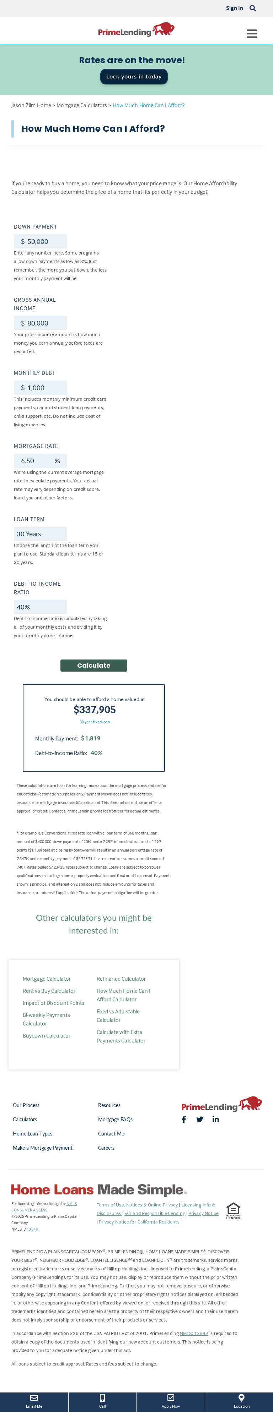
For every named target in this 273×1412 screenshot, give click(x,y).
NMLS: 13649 (194, 1333)
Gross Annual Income (35, 304)
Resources (109, 1105)
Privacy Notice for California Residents (140, 1222)
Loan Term (29, 518)
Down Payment (35, 226)
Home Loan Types (33, 1134)
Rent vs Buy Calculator (49, 990)
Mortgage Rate (36, 445)
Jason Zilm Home (31, 105)
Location (246, 1406)
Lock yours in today (134, 77)
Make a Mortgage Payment (43, 1148)
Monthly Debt (34, 372)
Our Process (26, 1105)
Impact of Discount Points (54, 1002)
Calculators (25, 1119)
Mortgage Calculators (82, 105)
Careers (106, 1148)
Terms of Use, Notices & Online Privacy (138, 1205)
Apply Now (176, 1406)
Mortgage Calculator (47, 978)
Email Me (34, 1406)
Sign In (234, 7)
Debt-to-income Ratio (37, 588)
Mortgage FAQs (115, 1119)
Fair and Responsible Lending (155, 1213)
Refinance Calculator (121, 978)
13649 (32, 1229)
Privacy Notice (203, 1213)
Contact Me (111, 1134)
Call (102, 1406)
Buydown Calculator (46, 1035)
